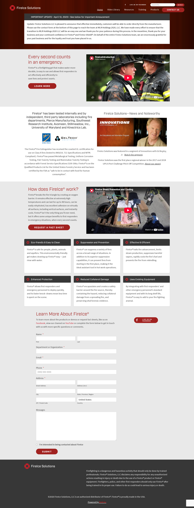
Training (142, 9)
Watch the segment (133, 154)
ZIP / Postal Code (42, 403)
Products (155, 9)
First (37, 342)
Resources (129, 9)
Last (78, 342)
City (37, 394)
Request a (49, 227)
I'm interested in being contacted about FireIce (61, 444)
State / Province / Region (85, 394)
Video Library (113, 9)
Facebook (40, 323)
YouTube (69, 323)
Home (100, 9)
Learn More (42, 86)
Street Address (41, 386)
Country (80, 403)
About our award (153, 163)
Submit (47, 451)
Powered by (97, 502)
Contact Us (173, 10)
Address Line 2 (82, 386)
